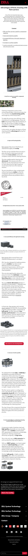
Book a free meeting (7, 492)
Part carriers (15, 120)
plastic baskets (6, 308)
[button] (25, 3)
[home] (5, 2)
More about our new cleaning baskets (14, 343)
